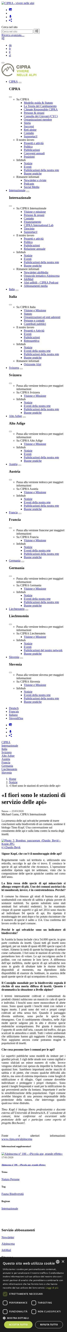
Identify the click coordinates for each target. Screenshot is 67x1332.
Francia (13, 512)
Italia (12, 289)
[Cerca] (37, 31)
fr (10, 48)
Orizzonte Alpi (32, 364)
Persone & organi (34, 112)
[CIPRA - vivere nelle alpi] (17, 3)
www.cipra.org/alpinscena (16, 1139)
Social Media (31, 187)
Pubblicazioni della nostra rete (41, 170)
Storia (27, 123)
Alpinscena (8, 1243)
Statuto (28, 313)
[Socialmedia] (10, 20)
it (9, 52)
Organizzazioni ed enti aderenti (42, 317)
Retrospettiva (31, 340)
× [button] (62, 1261)
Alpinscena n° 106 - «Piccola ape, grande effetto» (23, 1165)
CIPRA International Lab (38, 225)
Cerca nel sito (9, 27)
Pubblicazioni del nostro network (43, 650)
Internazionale (17, 190)
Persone (15, 1179)
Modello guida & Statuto (38, 102)
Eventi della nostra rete (37, 350)
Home (12, 779)
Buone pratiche (33, 173)
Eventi (27, 166)
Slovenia (14, 657)
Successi (29, 126)
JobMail (28, 279)
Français (14, 711)
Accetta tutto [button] (18, 1324)
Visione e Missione (35, 310)
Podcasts (29, 183)
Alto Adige (15, 416)
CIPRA (13, 81)
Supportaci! (30, 136)
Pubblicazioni (32, 149)
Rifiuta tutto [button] (49, 1324)
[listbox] (58, 1262)
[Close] (10, 97)
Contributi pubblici (35, 323)
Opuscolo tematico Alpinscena (42, 275)
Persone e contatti (34, 320)
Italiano (13, 714)
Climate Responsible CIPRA (41, 109)
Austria (13, 464)
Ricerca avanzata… (12, 35)
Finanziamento (32, 221)
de (10, 45)
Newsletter (7, 1237)
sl (10, 55)
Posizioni (29, 156)
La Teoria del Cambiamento (40, 106)
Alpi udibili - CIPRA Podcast (41, 282)
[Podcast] (10, 17)
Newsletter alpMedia (36, 272)
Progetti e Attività (34, 330)
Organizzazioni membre (38, 119)
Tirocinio (29, 228)
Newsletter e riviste (35, 180)
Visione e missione (35, 211)
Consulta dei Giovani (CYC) (41, 116)
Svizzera (14, 367)
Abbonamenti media (36, 285)
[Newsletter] (10, 9)
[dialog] (33, 1294)
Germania (14, 560)
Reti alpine (30, 129)
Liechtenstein (17, 608)
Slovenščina (16, 718)
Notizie (28, 163)
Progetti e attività (34, 143)
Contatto (29, 133)
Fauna (5, 1193)
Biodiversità (16, 1193)
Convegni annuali (34, 153)
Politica (28, 146)
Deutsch (14, 708)
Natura (5, 1179)
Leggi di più (52, 1287)
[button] (33, 1318)
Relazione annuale (34, 248)
